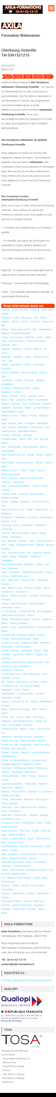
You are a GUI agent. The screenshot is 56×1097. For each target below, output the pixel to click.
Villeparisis (45, 642)
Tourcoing (32, 517)
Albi (3, 682)
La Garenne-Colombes (12, 784)
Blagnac (5, 403)
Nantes (48, 454)
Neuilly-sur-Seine (42, 744)
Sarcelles (31, 909)
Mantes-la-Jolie (35, 662)
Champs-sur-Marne (19, 623)
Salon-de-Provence (36, 341)
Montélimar (6, 392)
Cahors (48, 462)
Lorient (35, 486)
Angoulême (15, 364)
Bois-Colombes (19, 748)
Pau (29, 552)
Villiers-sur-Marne (9, 854)
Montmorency (8, 881)
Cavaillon (40, 693)
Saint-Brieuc (7, 380)
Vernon (17, 392)
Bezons (30, 893)
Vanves (32, 776)
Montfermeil (28, 823)
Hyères (44, 682)
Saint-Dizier (18, 482)
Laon (44, 309)
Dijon (3, 376)
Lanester (5, 490)
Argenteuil (6, 909)
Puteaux (5, 752)
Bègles (28, 407)
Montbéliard (7, 384)
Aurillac (4, 364)
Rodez (40, 337)
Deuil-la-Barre (18, 893)
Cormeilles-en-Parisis (11, 901)
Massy (23, 729)
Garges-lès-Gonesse (22, 905)
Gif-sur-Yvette (43, 729)
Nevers (4, 501)
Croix (14, 521)
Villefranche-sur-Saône (32, 572)
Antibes (15, 321)
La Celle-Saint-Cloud (10, 674)
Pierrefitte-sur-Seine (10, 819)
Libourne (47, 403)
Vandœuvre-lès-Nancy (19, 486)
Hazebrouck (7, 517)
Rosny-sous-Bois (9, 830)
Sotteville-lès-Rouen (19, 619)
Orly (3, 878)
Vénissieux (15, 572)
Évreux (4, 396)
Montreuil (28, 799)
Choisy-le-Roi (37, 846)
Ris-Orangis (39, 717)
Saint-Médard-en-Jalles (12, 411)
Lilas (16, 807)
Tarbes (13, 556)
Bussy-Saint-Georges (21, 639)
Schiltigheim (7, 560)
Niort (45, 674)
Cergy (44, 878)
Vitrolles (27, 349)
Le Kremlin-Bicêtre (28, 854)
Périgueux (29, 380)
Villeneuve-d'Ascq (40, 501)
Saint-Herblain (7, 451)
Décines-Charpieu (33, 588)
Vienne (22, 439)
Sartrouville (26, 650)
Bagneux (5, 791)
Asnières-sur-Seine (32, 764)
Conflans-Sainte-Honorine (13, 662)
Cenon (4, 419)
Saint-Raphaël (8, 693)
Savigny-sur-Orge (9, 744)
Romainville (14, 811)
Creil (3, 541)
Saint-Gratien (43, 893)
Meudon (25, 752)
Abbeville (5, 678)
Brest (40, 396)
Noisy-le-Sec (21, 815)
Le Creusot (21, 591)
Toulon (25, 689)
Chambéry (6, 599)
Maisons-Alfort (19, 874)
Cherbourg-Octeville (10, 474)
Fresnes (14, 850)
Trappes (39, 654)
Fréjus (17, 689)
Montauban (22, 682)
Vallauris (5, 321)
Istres (4, 341)
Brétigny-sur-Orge (9, 740)
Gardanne (18, 357)
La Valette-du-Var (9, 686)
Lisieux (28, 357)
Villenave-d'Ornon (9, 415)
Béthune (40, 545)
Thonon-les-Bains (19, 603)
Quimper (32, 396)
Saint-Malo (23, 427)
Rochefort (6, 368)
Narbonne (30, 337)
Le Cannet (35, 321)
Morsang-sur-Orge (23, 736)
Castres (10, 682)
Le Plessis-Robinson (19, 760)
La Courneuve (45, 791)
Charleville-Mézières (21, 333)
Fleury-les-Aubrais (24, 462)
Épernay (13, 478)
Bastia (4, 913)
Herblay (15, 885)
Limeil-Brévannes (9, 846)
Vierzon (5, 372)
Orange (17, 697)
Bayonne (37, 552)
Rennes (12, 427)
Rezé (3, 458)
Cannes (24, 321)
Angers (32, 470)
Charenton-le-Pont (22, 866)
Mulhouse (13, 568)
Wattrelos (25, 501)
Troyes (4, 337)
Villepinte (33, 815)
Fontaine (5, 435)
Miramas (38, 349)
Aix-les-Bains (46, 595)
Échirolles (16, 435)
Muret (31, 400)
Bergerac (40, 380)
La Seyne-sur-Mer (25, 693)
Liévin (31, 541)
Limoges (5, 705)
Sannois (27, 901)
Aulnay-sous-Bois (9, 803)
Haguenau (28, 564)
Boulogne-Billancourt (11, 764)
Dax (36, 439)
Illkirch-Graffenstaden (11, 564)
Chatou (29, 654)
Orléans (39, 462)
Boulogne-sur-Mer (25, 545)
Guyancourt (18, 654)
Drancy (4, 838)
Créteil (37, 878)
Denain (34, 533)
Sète (20, 423)
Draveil (20, 717)
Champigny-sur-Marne (36, 870)
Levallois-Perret (39, 760)
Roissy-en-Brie (44, 627)
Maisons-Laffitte (22, 646)
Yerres (32, 729)
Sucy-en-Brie (40, 862)
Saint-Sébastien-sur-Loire (13, 454)
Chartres (14, 396)
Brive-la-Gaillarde (29, 372)
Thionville (23, 494)
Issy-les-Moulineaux (40, 752)
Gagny (30, 838)
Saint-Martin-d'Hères (27, 431)
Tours (47, 427)
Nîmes (4, 400)
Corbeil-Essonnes (9, 729)
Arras (3, 545)
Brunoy (4, 717)
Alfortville (24, 846)
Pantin (48, 823)
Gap (36, 317)
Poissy (37, 650)
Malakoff (19, 787)
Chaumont (6, 482)
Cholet (24, 470)
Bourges (15, 372)
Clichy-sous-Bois (29, 807)
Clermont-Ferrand (16, 552)
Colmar (39, 564)
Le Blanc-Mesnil (17, 838)
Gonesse (5, 893)
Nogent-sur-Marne (18, 858)
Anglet (4, 556)
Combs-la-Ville (8, 635)
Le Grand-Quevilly (27, 611)
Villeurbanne (42, 580)
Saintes (27, 364)
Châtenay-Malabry (10, 776)
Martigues (16, 349)
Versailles (5, 654)
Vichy (16, 317)
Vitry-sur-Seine (17, 870)
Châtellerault (46, 701)
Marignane (6, 357)
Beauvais (12, 541)
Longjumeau (26, 744)
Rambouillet (7, 646)
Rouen (31, 615)
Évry (12, 717)
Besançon (6, 388)
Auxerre (43, 709)
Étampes (28, 725)
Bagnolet (32, 791)
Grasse (43, 317)
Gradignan (6, 407)
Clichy (24, 776)
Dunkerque (6, 525)
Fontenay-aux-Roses (23, 768)
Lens (3, 552)
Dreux (23, 396)
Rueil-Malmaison (9, 756)
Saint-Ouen (25, 830)
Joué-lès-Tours (8, 431)
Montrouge (30, 772)
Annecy (4, 603)
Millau (48, 337)
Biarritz (47, 552)
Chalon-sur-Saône (18, 595)
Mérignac (43, 415)
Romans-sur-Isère (21, 388)
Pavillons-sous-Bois (10, 795)
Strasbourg (35, 556)
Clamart (15, 752)
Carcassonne (16, 337)
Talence (24, 415)
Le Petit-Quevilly (8, 611)
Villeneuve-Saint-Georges (19, 878)
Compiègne (15, 537)
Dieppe (4, 619)
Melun (36, 639)
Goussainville (37, 885)
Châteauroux (36, 427)
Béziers (12, 423)
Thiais (28, 862)
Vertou (40, 454)
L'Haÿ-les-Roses (15, 842)
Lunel (3, 427)
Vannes (44, 486)
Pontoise (5, 885)
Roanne (43, 447)
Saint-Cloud (6, 787)
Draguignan (6, 689)
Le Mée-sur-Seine (29, 642)
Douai (16, 525)
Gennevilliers (31, 784)
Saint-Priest (13, 580)
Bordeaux (18, 407)
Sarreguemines (37, 494)
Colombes (6, 768)
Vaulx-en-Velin (28, 580)
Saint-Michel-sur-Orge (23, 721)
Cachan (32, 858)
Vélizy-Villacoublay (31, 674)
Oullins (4, 572)
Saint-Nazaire (7, 462)
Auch (24, 403)
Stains (39, 823)
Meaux (4, 631)
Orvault (31, 454)
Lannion (18, 380)
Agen (3, 466)
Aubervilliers (7, 815)
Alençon (23, 541)
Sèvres (4, 780)
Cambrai (5, 533)
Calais (11, 545)
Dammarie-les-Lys (26, 627)
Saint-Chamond (30, 447)
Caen (10, 360)
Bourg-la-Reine (19, 791)
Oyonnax (5, 309)
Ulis (3, 733)
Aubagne (5, 349)
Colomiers (21, 400)
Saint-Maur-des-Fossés (12, 862)
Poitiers (34, 701)
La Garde (34, 682)
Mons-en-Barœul (9, 509)
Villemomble (16, 799)
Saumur (41, 470)
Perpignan (23, 556)
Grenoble (27, 435)
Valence (37, 388)
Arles (14, 345)
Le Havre (36, 619)
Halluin (30, 509)
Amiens (15, 678)
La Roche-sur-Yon (19, 701)
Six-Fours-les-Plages (30, 686)
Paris (17, 607)
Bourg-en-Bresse (20, 309)
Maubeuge (20, 517)
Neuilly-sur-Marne (17, 834)
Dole (30, 439)
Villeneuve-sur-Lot (9, 470)
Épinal (4, 709)
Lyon (3, 580)
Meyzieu (5, 584)
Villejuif (4, 870)
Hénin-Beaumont (44, 541)
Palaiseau (6, 721)
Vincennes (6, 866)
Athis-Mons (6, 736)
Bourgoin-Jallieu (9, 439)
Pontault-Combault (26, 635)
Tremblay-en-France (11, 823)
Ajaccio (42, 909)
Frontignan (30, 423)
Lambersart (6, 529)
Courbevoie (17, 772)
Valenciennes (41, 509)
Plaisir (46, 650)
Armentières (27, 525)
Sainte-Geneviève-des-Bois (33, 740)
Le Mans (34, 595)
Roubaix (14, 501)
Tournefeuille (42, 400)
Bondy (35, 830)
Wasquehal (40, 525)
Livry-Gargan (41, 799)
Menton (5, 329)
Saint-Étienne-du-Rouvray (13, 615)
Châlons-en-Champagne (31, 478)
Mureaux (15, 650)
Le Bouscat (34, 403)
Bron (3, 588)
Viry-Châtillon (15, 725)
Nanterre (43, 784)
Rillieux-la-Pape (15, 588)
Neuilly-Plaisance (9, 827)
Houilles (5, 650)
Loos (22, 509)
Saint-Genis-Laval (19, 576)
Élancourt (19, 670)
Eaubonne (39, 905)
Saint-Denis (6, 807)
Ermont (25, 885)
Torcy (13, 627)
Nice (35, 329)
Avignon (5, 701)
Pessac (33, 415)
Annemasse (7, 607)
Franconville (7, 889)
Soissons (34, 309)
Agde (3, 423)
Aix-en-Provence (17, 341)
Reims (4, 478)
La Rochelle (38, 364)
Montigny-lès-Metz (10, 497)
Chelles (4, 627)
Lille (3, 505)
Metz (14, 494)
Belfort (4, 713)
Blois (3, 447)
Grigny (28, 717)
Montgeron (39, 736)
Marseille (5, 345)
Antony (4, 760)
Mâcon (4, 595)
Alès (12, 400)
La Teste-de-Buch (42, 407)
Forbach (5, 494)
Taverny (5, 897)
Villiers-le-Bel (19, 909)
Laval (3, 486)
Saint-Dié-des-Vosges (19, 709)
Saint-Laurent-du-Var (20, 329)
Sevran (4, 799)
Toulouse (15, 403)
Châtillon (5, 748)
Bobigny (44, 815)
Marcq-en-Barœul (20, 533)
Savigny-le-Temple (10, 642)
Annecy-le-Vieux (37, 603)
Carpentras (6, 697)
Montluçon (6, 317)
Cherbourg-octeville (40, 980)
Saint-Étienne (14, 447)
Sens (34, 709)
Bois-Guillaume (45, 611)
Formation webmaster (13, 980)
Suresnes (42, 776)
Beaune (43, 372)
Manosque (26, 317)
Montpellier (42, 423)
